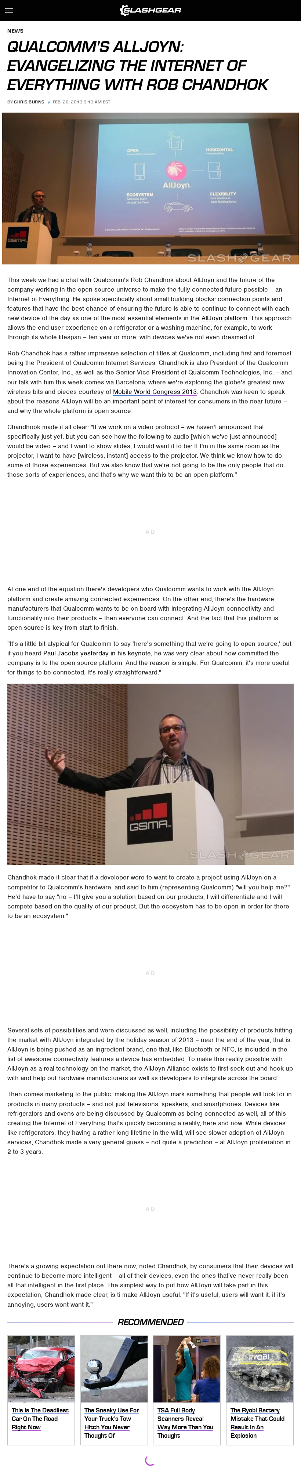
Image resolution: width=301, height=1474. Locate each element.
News (15, 31)
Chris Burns (29, 102)
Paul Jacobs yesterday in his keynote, (97, 653)
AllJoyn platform (224, 318)
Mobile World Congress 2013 (155, 392)
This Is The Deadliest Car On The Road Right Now (40, 1418)
